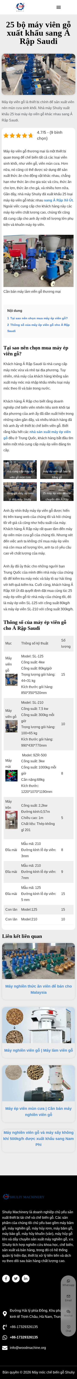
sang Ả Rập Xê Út (58, 200)
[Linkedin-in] (26, 1278)
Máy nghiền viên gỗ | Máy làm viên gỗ (38, 1050)
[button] (58, 7)
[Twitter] (16, 1278)
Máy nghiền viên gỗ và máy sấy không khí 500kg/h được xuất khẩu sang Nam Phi (38, 1138)
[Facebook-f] (6, 1278)
